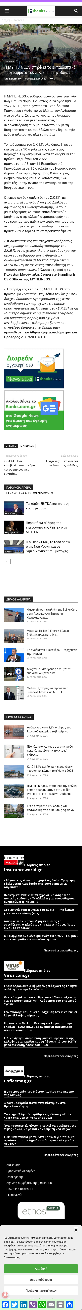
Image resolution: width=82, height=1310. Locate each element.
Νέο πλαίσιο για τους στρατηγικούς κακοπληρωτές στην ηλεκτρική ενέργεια (50, 750)
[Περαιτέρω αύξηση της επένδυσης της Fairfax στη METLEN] (14, 527)
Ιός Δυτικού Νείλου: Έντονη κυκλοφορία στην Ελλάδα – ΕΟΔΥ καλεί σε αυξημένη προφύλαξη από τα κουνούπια (38, 1026)
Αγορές (8, 551)
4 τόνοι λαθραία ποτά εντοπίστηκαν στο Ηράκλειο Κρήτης (35, 1104)
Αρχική (6, 20)
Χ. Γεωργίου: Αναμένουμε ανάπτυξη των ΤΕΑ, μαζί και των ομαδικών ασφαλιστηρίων (41, 937)
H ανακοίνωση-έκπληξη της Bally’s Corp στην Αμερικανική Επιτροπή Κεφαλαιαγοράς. (52, 613)
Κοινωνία (19, 20)
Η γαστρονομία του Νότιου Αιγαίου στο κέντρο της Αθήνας (39, 1093)
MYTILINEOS (27, 445)
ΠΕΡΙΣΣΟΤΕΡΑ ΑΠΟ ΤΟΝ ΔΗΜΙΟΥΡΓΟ (29, 493)
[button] (76, 1230)
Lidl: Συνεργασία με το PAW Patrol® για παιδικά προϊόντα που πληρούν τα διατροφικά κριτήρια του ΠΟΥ (40, 1140)
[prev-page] (6, 561)
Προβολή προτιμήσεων (41, 1290)
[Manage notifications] (5, 1295)
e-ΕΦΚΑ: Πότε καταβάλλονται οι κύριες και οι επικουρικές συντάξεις (20, 467)
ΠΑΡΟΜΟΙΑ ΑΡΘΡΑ (18, 487)
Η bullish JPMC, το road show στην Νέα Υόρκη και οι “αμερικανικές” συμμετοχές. (48, 546)
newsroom (15, 78)
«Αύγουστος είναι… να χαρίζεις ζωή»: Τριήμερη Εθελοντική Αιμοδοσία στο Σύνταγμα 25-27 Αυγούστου (39, 883)
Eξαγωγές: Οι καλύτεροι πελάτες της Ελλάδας (62, 463)
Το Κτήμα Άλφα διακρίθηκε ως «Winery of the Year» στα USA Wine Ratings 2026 (37, 1115)
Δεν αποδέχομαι (41, 1280)
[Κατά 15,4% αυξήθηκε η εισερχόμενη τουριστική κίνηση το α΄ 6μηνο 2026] (14, 771)
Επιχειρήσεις (11, 532)
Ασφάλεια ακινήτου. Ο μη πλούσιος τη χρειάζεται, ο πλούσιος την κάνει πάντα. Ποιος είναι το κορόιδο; (39, 924)
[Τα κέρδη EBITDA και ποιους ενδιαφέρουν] (14, 508)
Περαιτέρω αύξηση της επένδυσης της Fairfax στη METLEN (46, 527)
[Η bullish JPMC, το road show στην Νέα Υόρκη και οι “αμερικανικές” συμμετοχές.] (14, 546)
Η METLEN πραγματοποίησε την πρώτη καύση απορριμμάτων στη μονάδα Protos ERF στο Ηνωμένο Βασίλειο (52, 789)
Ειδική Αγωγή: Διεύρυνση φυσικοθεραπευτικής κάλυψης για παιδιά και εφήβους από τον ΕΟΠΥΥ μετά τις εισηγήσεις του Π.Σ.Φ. (40, 1041)
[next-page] (12, 561)
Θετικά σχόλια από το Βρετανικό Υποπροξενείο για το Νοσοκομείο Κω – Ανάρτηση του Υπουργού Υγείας (40, 1000)
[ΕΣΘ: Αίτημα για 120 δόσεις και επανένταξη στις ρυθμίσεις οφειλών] (14, 811)
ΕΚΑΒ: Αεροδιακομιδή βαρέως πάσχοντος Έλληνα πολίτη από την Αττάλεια (40, 987)
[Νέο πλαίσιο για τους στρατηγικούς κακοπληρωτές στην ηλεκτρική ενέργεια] (14, 751)
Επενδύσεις (11, 513)
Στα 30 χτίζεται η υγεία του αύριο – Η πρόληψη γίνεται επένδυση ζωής (39, 911)
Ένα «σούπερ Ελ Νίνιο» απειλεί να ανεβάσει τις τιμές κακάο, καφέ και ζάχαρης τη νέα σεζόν (40, 1127)
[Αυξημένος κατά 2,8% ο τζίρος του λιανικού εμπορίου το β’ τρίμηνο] (14, 732)
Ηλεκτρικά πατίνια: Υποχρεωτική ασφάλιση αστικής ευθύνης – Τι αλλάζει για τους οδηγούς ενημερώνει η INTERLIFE (39, 898)
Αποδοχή (41, 1269)
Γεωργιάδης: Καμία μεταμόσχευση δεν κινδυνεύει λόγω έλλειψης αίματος (40, 1013)
